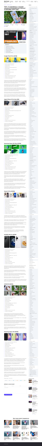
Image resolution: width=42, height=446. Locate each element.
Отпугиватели (31, 303)
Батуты (30, 9)
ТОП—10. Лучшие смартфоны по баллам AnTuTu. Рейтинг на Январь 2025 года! (16, 426)
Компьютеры (31, 146)
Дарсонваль (31, 194)
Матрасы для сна (31, 203)
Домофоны (31, 369)
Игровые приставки (32, 111)
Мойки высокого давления (33, 70)
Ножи (30, 240)
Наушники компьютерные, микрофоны (33, 178)
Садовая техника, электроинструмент (31, 267)
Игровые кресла (31, 157)
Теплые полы (31, 328)
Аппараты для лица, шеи (32, 192)
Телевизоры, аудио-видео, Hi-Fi (11, 2)
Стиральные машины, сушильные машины (33, 45)
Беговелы (31, 104)
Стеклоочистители (32, 43)
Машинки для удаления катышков (33, 86)
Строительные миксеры (32, 321)
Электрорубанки (31, 338)
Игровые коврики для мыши (33, 156)
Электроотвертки (32, 337)
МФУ (30, 176)
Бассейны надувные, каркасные (33, 8)
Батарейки (31, 269)
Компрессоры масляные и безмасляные (32, 288)
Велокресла (31, 105)
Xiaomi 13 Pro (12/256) (8, 49)
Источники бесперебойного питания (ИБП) (33, 160)
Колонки (31, 164)
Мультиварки (31, 237)
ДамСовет (6, 1)
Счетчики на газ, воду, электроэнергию (32, 48)
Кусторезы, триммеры (32, 292)
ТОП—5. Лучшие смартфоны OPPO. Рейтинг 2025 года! (34, 396)
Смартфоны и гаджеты (32, 341)
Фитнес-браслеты (32, 353)
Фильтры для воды (32, 56)
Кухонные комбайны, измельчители (32, 229)
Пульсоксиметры (31, 208)
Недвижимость (31, 261)
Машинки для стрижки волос (33, 204)
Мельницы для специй (32, 231)
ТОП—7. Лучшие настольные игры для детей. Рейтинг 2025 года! (35, 381)
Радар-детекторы (32, 71)
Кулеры (30, 170)
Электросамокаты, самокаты (33, 21)
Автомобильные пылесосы (33, 63)
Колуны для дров (31, 286)
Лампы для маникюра (32, 199)
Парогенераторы (32, 36)
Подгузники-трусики (32, 136)
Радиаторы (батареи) (32, 90)
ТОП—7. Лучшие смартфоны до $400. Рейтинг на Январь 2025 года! (25, 438)
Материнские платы (32, 171)
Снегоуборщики (31, 316)
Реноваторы (31, 309)
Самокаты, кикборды (32, 137)
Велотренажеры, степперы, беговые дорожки (33, 13)
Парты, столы (31, 132)
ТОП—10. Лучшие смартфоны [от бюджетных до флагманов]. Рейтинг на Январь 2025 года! (25, 427)
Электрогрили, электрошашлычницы (32, 257)
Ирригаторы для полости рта (33, 198)
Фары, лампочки (31, 76)
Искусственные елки (32, 115)
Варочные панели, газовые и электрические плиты (33, 219)
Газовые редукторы (32, 275)
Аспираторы (31, 193)
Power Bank (31, 342)
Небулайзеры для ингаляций (33, 131)
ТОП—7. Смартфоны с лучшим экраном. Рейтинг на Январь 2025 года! (34, 438)
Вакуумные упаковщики (32, 218)
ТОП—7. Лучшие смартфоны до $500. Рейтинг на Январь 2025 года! (16, 438)
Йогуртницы (31, 226)
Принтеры (31, 184)
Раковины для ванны (32, 91)
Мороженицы (31, 236)
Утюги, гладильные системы (33, 54)
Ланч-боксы (31, 125)
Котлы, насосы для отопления (33, 27)
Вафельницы (31, 221)
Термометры (31, 209)
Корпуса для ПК (31, 169)
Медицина (30, 258)
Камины (30, 85)
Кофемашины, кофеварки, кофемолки (32, 227)
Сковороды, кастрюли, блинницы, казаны (33, 244)
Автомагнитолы (31, 62)
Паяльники (31, 304)
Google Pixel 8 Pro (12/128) (9, 46)
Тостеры (31, 248)
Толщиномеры (31, 75)
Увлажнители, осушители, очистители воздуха (32, 51)
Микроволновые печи (32, 232)
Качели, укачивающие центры (33, 116)
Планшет (31, 348)
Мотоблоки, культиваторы (32, 298)
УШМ (30, 332)
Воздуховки (31, 274)
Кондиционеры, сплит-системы (33, 26)
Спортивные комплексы (32, 141)
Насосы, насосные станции (33, 299)
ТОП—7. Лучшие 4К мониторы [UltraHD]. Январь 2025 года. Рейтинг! (34, 410)
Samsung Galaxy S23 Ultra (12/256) (10, 48)
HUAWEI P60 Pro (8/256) (9, 50)
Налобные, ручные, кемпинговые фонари (33, 30)
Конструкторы (31, 121)
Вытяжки (31, 222)
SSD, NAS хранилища (32, 147)
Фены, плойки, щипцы (32, 55)
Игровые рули (31, 158)
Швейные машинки (32, 96)
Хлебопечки (31, 252)
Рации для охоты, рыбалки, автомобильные (32, 265)
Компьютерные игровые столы (33, 165)
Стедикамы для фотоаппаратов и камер (33, 374)
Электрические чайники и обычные (33, 255)
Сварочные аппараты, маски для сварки (33, 313)
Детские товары (31, 100)
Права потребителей (32, 262)
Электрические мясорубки (33, 253)
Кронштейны (31, 358)
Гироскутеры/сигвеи (32, 109)
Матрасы (31, 126)
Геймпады (31, 152)
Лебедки (31, 293)
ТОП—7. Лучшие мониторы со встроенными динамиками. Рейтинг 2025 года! (35, 403)
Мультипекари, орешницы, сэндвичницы (33, 239)
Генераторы (31, 280)
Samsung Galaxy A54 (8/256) (9, 52)
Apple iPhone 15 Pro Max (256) (9, 47)
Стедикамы (31, 352)
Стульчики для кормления (32, 142)
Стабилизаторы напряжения (33, 42)
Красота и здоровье (31, 189)
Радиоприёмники (32, 362)
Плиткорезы (31, 308)
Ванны (30, 80)
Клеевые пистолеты (32, 285)
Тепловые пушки (31, 327)
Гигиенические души (32, 81)
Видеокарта (31, 151)
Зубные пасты (31, 110)
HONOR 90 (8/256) (8, 51)
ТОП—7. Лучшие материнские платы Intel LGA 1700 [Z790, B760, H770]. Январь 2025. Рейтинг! (34, 389)
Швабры (31, 95)
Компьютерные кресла (32, 120)
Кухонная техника (31, 214)
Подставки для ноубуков (32, 183)
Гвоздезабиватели (32, 279)
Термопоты (31, 247)
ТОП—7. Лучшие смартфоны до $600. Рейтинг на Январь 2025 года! (34, 426)
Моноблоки (31, 175)
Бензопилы (31, 270)
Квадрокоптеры (31, 16)
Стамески (31, 317)
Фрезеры (31, 333)
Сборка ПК (31, 188)
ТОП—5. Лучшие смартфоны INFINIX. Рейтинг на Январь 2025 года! (7, 438)
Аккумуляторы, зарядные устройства (32, 65)
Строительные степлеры (32, 322)
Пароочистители (31, 37)
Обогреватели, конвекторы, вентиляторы (33, 32)
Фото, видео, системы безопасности (32, 368)
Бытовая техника (31, 22)
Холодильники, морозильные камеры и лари (33, 58)
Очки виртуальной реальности (33, 347)
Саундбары (31, 363)
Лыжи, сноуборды (32, 17)
